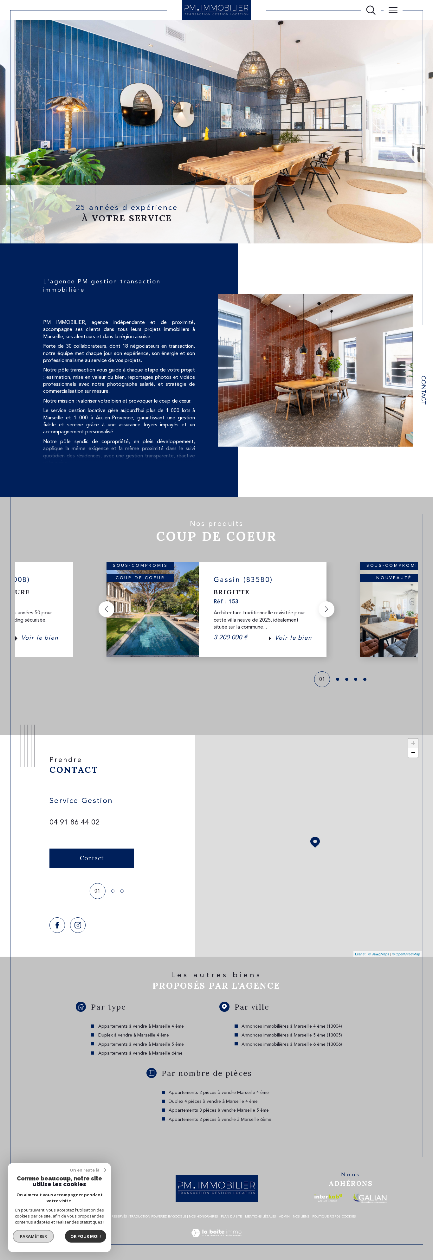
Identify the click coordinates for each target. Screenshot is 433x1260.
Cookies (349, 1216)
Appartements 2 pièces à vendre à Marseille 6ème (220, 1119)
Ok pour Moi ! (85, 1236)
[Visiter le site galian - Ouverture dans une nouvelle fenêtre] (369, 1197)
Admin (284, 1216)
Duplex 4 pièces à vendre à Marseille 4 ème (213, 1101)
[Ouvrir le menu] (393, 10)
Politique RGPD (325, 1216)
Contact (423, 390)
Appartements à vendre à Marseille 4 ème (141, 1026)
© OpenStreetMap (406, 953)
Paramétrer (33, 1236)
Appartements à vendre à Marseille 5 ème (141, 1044)
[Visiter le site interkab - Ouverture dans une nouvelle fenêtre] (328, 1198)
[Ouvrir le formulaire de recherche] (371, 10)
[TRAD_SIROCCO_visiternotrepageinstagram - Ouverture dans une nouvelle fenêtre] (78, 925)
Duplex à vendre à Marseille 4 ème (133, 1035)
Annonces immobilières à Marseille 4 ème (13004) (292, 1026)
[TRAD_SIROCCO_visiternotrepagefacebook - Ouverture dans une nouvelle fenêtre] (57, 925)
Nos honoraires (203, 1216)
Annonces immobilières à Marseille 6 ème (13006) (292, 1044)
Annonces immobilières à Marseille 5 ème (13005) (292, 1035)
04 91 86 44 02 (74, 822)
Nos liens (301, 1216)
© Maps (378, 953)
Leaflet (360, 953)
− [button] (413, 753)
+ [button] (413, 743)
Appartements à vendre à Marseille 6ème (140, 1053)
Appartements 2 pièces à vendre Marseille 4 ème (219, 1092)
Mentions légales (260, 1216)
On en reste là (85, 1170)
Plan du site (231, 1216)
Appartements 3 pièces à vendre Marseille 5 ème (219, 1110)
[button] (106, 609)
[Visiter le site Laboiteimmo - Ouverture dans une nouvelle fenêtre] (216, 1240)
